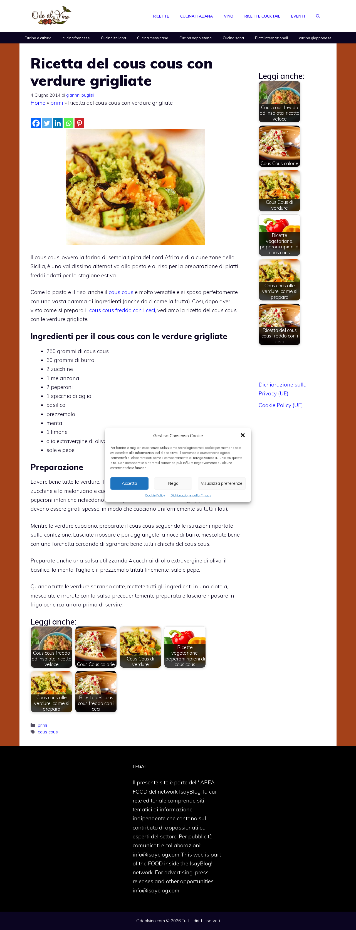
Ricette (161, 16)
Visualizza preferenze (222, 483)
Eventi (298, 16)
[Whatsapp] (68, 123)
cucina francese (76, 38)
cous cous (121, 292)
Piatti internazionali (271, 38)
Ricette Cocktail (262, 16)
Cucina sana (233, 38)
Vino (228, 16)
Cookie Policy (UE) (281, 405)
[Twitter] (47, 123)
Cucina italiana (196, 16)
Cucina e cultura (37, 38)
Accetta (129, 483)
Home (38, 102)
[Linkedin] (58, 123)
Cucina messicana (152, 38)
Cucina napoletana (195, 38)
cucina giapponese (315, 38)
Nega (173, 483)
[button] (243, 436)
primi (56, 102)
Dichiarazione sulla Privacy (190, 495)
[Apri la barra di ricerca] (317, 16)
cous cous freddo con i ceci (122, 310)
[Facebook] (36, 123)
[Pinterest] (79, 123)
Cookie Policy (155, 495)
